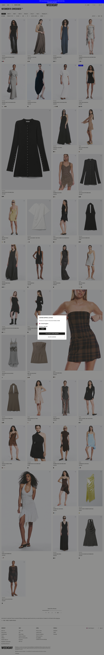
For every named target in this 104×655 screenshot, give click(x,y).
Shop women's (49, 2)
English (42, 328)
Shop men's (55, 2)
